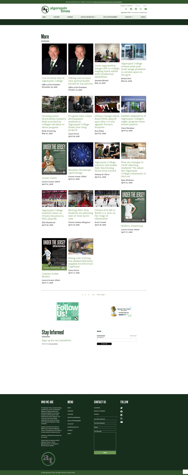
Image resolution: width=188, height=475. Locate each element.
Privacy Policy (71, 472)
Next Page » (101, 294)
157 (93, 294)
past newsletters (53, 344)
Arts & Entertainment (110, 17)
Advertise (97, 408)
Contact (137, 6)
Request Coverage (126, 6)
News (44, 17)
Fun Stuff (128, 17)
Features (56, 17)
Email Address (100, 337)
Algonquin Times (126, 12)
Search (143, 17)
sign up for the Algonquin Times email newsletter (108, 2)
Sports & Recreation (87, 17)
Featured (70, 411)
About (145, 6)
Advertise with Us (73, 427)
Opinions (70, 17)
